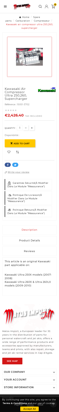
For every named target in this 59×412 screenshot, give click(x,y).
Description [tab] (29, 229)
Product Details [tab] (29, 240)
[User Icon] (46, 6)
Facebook (8, 165)
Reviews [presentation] (29, 251)
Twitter (15, 165)
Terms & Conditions (15, 403)
